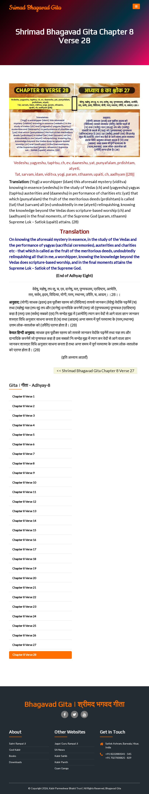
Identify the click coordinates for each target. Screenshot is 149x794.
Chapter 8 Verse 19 (24, 568)
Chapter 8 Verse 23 (24, 606)
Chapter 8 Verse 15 (24, 530)
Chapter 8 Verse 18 (24, 559)
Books (12, 755)
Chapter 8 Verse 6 (23, 444)
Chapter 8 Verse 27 (24, 644)
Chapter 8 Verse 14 (24, 520)
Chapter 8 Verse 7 (23, 453)
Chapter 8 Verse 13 (24, 511)
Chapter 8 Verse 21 (24, 587)
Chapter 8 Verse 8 (23, 463)
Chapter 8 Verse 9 (23, 472)
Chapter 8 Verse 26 (24, 635)
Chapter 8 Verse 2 (23, 406)
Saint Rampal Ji (17, 743)
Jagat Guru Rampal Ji (66, 743)
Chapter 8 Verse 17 (24, 549)
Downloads (15, 762)
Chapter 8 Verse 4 (23, 425)
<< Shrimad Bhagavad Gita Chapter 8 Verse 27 (95, 370)
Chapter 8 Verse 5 (23, 434)
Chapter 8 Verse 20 (24, 578)
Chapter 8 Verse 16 (24, 539)
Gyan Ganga (62, 768)
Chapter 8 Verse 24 (24, 616)
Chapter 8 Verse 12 (24, 501)
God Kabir (15, 749)
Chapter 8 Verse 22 (24, 597)
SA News (60, 749)
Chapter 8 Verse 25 (24, 625)
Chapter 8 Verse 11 (24, 492)
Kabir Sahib (61, 755)
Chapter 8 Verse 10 (24, 482)
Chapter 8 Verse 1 (23, 396)
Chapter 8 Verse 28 (24, 654)
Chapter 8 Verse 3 (23, 415)
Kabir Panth (61, 762)
